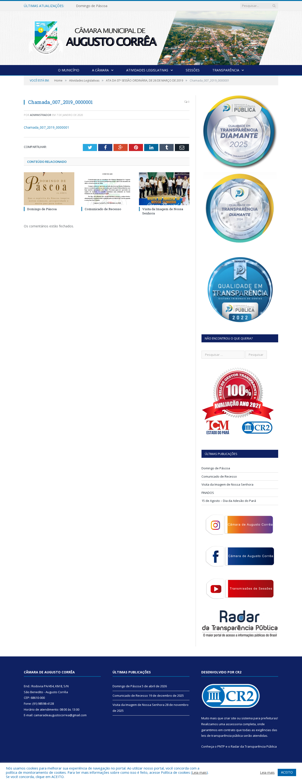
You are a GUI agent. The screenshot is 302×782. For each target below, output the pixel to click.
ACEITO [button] (287, 772)
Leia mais (199, 772)
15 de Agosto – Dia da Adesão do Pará (228, 501)
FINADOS (207, 493)
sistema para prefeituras (259, 718)
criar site (230, 718)
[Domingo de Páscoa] (49, 188)
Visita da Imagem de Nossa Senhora (227, 484)
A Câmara (100, 70)
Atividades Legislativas (147, 70)
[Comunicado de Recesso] (106, 188)
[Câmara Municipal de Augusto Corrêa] (151, 37)
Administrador (40, 115)
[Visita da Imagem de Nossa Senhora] (164, 188)
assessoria (234, 724)
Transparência (225, 70)
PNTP (221, 746)
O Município (68, 70)
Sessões (193, 70)
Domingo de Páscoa (42, 209)
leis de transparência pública (222, 735)
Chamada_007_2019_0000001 (46, 127)
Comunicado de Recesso (95, 6)
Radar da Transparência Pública (254, 746)
